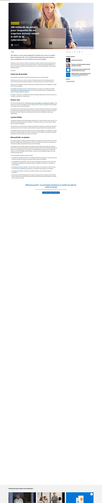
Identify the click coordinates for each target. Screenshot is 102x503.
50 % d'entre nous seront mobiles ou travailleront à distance (39, 103)
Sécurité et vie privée (70, 81)
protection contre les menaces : (20, 167)
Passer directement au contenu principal (5, 0)
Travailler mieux (15, 22)
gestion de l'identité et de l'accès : (21, 157)
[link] (51, 193)
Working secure (15, 23)
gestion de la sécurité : (18, 171)
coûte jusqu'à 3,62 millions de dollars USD (20, 90)
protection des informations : (20, 161)
